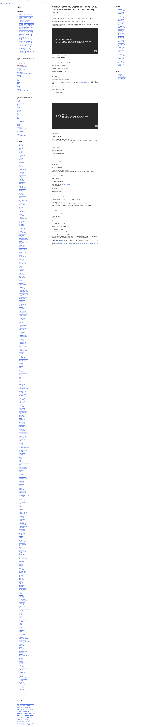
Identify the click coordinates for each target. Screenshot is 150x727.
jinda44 (18, 107)
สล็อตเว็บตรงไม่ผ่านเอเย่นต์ (24, 641)
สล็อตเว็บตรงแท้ (22, 640)
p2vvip (20, 349)
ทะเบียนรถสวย (22, 560)
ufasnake (21, 515)
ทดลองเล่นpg (22, 554)
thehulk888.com (22, 489)
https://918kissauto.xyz (22, 66)
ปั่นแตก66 (21, 575)
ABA (20, 165)
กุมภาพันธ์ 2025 (121, 34)
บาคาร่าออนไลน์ (22, 571)
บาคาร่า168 (19, 76)
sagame (20, 427)
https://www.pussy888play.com (24, 73)
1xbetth (20, 152)
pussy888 (19, 75)
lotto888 (21, 307)
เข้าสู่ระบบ (120, 74)
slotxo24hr (21, 465)
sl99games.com (22, 456)
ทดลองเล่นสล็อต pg (23, 558)
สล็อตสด (20, 631)
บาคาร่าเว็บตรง (22, 572)
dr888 (20, 222)
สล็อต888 (19, 110)
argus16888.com (22, 180)
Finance (20, 241)
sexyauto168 (22, 446)
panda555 (21, 352)
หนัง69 (20, 647)
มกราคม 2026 (121, 19)
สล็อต (20, 607)
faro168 (20, 236)
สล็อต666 (21, 616)
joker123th (21, 283)
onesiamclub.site (22, 343)
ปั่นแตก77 (21, 576)
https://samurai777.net (21, 128)
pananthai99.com (23, 350)
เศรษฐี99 (21, 680)
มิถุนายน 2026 (121, 12)
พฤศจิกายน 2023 (121, 55)
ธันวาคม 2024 (121, 37)
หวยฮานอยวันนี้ (22, 656)
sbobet (20, 434)
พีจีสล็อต (20, 581)
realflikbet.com (22, 413)
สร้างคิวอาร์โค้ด (22, 606)
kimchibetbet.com (23, 290)
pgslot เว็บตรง (22, 380)
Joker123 (21, 281)
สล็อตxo (20, 626)
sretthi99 (21, 470)
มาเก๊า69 (21, 590)
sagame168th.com (23, 432)
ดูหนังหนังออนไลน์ (23, 548)
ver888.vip (21, 527)
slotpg (18, 118)
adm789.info (22, 170)
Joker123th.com (22, 284)
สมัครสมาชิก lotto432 (24, 604)
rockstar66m (22, 422)
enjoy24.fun (21, 229)
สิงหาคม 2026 (121, 9)
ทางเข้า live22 (22, 561)
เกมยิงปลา (21, 659)
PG (19, 354)
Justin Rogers (70, 15)
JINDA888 (19, 111)
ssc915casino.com (23, 472)
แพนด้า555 (21, 686)
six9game (21, 454)
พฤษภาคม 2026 (121, 13)
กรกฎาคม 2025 (121, 27)
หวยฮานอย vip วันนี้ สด (24, 655)
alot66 (20, 176)
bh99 (20, 201)
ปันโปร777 (21, 578)
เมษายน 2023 (121, 65)
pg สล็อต (21, 363)
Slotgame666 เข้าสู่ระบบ (24, 463)
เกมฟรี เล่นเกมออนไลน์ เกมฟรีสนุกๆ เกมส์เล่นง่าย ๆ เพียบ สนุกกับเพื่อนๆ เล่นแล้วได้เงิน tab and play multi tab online (24, 0)
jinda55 (18, 707)
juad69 (20, 286)
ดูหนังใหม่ (21, 553)
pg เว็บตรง (21, 366)
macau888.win (22, 316)
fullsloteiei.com (22, 252)
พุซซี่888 (18, 114)
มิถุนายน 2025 (121, 29)
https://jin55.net (20, 103)
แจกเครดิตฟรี (21, 682)
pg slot (18, 125)
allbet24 (18, 124)
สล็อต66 (18, 91)
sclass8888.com (22, 439)
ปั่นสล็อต (21, 574)
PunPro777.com (22, 401)
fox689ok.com (22, 249)
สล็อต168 (19, 89)
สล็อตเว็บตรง (19, 106)
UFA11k (20, 499)
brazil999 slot (22, 207)
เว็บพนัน (20, 671)
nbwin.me (21, 333)
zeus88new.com (22, 538)
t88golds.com (22, 479)
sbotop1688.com (22, 436)
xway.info (21, 536)
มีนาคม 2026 (121, 16)
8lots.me (21, 158)
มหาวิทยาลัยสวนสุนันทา (24, 589)
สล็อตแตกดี (21, 644)
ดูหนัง (18, 84)
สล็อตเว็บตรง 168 (22, 637)
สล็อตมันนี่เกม (22, 630)
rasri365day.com (22, 412)
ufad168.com (22, 509)
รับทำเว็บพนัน (22, 599)
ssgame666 (21, 474)
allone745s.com (22, 175)
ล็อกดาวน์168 (22, 602)
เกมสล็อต (21, 661)
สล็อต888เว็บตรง (22, 620)
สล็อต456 (21, 612)
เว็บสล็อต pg (21, 675)
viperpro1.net (22, 529)
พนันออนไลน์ (21, 579)
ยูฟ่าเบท (20, 593)
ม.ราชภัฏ (21, 586)
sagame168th (22, 430)
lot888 (20, 305)
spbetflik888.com (23, 467)
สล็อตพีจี (20, 627)
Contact (4, 3)
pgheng (20, 374)
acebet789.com (22, 168)
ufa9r (20, 505)
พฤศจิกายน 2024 (121, 38)
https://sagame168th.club (22, 69)
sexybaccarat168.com (24, 447)
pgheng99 (21, 375)
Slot (20, 457)
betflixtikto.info (22, 196)
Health (20, 267)
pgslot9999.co (22, 387)
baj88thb (21, 186)
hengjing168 (21, 269)
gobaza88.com (22, 262)
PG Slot (20, 356)
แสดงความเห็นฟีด (122, 77)
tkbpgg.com (21, 494)
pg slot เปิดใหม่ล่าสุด (23, 359)
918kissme (21, 163)
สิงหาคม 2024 (121, 43)
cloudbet (21, 217)
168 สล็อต (21, 145)
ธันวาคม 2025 (121, 20)
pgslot (18, 113)
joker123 (18, 70)
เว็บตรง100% (21, 666)
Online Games (22, 345)
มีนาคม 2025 (121, 33)
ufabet (20, 506)
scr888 (20, 440)
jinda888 (21, 280)
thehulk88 (21, 488)
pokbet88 (21, 392)
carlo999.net (22, 211)
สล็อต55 (20, 613)
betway (20, 197)
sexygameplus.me (23, 450)
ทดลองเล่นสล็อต (22, 555)
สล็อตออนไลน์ (22, 633)
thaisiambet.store (23, 486)
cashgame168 (22, 213)
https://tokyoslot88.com (22, 129)
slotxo (18, 117)
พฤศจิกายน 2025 (121, 22)
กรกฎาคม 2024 (121, 44)
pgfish (20, 370)
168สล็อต (21, 148)
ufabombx (21, 508)
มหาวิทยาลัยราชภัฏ (23, 588)
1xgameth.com (22, 155)
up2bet (20, 520)
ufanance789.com (23, 512)
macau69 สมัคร (22, 315)
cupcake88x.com (23, 218)
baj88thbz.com (22, 187)
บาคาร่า (18, 115)
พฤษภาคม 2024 (121, 47)
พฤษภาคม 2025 (121, 30)
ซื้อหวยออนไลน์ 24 (23, 545)
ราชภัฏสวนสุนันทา (23, 600)
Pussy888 (21, 405)
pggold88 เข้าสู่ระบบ (85, 82)
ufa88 (20, 503)
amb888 (21, 179)
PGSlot (20, 378)
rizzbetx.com (22, 420)
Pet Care (21, 353)
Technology (21, 482)
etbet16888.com (22, 232)
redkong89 (21, 415)
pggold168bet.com (60, 243)
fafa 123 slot (22, 235)
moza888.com (22, 332)
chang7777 (21, 215)
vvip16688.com (22, 530)
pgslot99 (21, 385)
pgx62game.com (22, 391)
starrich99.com (22, 477)
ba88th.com (21, 183)
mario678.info (22, 321)
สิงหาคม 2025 (121, 26)
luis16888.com (22, 308)
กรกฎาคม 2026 (121, 10)
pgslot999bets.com (23, 388)
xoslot (20, 534)
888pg (20, 156)
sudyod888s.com (23, 478)
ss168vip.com (22, 471)
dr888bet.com (22, 224)
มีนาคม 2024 (121, 50)
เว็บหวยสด (21, 676)
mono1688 (21, 329)
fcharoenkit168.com (23, 238)
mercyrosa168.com (23, 325)
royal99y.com (22, 423)
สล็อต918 (21, 621)
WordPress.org (121, 78)
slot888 (30, 711)
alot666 (20, 177)
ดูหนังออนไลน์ (19, 72)
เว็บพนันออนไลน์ (22, 672)
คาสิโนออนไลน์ (22, 543)
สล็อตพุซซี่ (21, 628)
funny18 (20, 255)
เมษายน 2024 (121, 48)
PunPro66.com (22, 398)
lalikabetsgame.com (23, 297)
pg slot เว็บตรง (22, 360)
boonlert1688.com (23, 204)
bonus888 (21, 203)
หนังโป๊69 (21, 652)
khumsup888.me (22, 288)
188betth (21, 151)
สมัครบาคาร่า (22, 603)
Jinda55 (21, 279)
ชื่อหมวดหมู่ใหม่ (22, 544)
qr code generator (23, 411)
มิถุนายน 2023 (121, 62)
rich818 (20, 418)
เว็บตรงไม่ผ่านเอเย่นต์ (23, 668)
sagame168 (21, 429)
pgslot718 (21, 381)
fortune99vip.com (23, 248)
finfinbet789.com (23, 242)
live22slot (21, 302)
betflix (20, 193)
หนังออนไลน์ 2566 (23, 651)
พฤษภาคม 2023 (121, 64)
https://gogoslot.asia (21, 135)
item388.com (22, 277)
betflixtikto (21, 194)
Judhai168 (21, 287)
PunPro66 (21, 397)
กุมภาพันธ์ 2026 (121, 17)
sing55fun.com (22, 453)
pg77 (20, 367)
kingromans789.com (23, 291)
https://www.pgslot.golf (22, 77)
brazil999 (21, 206)
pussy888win (22, 409)
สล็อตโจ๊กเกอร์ (22, 645)
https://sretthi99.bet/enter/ (25, 272)
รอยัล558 (21, 595)
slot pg (20, 460)
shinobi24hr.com (22, 451)
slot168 (18, 101)
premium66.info (22, 394)
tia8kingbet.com (22, 491)
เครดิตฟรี (21, 662)
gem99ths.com (22, 260)
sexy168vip (21, 444)
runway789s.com (23, 426)
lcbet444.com (22, 298)
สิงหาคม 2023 (121, 60)
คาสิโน (20, 540)
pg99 (18, 80)
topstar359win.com (23, 496)
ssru (20, 475)
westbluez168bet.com (24, 531)
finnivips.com (22, 243)
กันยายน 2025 (121, 24)
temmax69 (21, 484)
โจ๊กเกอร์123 (21, 687)
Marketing (21, 322)
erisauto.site (21, 231)
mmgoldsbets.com (23, 328)
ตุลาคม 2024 (121, 40)
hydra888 (21, 273)
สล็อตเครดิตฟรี (22, 634)
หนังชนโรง (19, 68)
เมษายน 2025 (121, 31)
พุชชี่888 (21, 582)
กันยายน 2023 (121, 58)
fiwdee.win (21, 246)
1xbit (20, 154)
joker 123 (19, 127)
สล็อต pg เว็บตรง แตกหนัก (24, 609)
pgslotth (21, 390)
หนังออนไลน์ (21, 649)
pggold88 (60, 240)
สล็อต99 (20, 623)
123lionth (21, 144)
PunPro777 (21, 399)
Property (21, 395)
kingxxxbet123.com (23, 293)
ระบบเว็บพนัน (22, 596)
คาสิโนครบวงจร (22, 541)
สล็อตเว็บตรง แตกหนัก (23, 638)
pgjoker (20, 377)
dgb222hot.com (22, 221)
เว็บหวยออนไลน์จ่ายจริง (24, 679)
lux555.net (21, 309)
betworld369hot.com (23, 200)
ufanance (21, 510)
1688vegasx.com (22, 147)
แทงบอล (20, 683)
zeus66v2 (21, 537)
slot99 (18, 104)
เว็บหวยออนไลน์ (22, 678)
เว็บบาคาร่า (21, 669)
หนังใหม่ (20, 654)
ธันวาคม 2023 (121, 54)
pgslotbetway (20, 131)
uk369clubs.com (22, 519)
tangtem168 (21, 481)
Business (21, 208)
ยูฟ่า (20, 592)
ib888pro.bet (22, 274)
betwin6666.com (22, 198)
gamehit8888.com (23, 257)
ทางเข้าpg (21, 564)
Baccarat (21, 184)
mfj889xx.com (22, 326)
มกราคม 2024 (121, 53)
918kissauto (21, 162)
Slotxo (20, 464)
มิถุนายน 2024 (121, 45)
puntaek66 (21, 402)
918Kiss (20, 159)
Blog (1, 3)
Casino (20, 214)
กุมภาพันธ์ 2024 (121, 51)
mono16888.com (22, 331)
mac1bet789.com (23, 314)
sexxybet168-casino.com (24, 442)
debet (20, 220)
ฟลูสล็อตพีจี (21, 585)
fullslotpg (19, 82)
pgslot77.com (22, 384)
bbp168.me (21, 191)
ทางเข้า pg (21, 562)
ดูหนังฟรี (18, 86)
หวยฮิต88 (21, 658)
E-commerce (22, 228)
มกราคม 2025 (121, 36)
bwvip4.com (21, 210)
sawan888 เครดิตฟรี (23, 433)
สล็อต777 (21, 617)
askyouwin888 (22, 182)
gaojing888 (21, 259)
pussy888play (22, 408)
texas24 (21, 485)
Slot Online (21, 458)
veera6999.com (22, 523)
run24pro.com (22, 425)
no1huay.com (22, 339)
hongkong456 (22, 270)
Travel (20, 498)
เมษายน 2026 (121, 15)
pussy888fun (22, 406)
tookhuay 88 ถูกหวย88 (24, 495)
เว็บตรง (20, 665)
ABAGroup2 (21, 166)
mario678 (21, 319)
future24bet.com (22, 256)
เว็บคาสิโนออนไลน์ (23, 663)
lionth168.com (22, 300)
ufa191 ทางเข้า (22, 501)
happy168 (21, 266)
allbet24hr (21, 173)
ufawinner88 (21, 516)
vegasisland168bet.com (24, 524)
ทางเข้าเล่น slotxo (23, 567)
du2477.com (21, 227)
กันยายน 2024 (121, 41)
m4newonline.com (23, 311)
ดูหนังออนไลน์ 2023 (23, 551)
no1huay (21, 338)
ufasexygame (22, 513)
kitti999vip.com (22, 295)
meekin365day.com (23, 324)
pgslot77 (19, 79)
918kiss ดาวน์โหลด (23, 161)
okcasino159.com (23, 340)
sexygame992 (22, 449)
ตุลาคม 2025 (121, 23)
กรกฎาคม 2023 (121, 61)
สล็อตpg (20, 624)
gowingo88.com (22, 265)
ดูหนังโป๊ (18, 120)
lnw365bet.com (22, 304)
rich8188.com (22, 419)
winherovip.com (22, 533)
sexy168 (21, 443)
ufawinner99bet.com (23, 517)
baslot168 (21, 190)
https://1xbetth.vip (21, 121)
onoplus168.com (22, 346)
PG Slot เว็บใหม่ (22, 361)
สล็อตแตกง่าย (22, 642)
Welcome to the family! (11, 3)
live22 (18, 83)
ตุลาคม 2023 (121, 57)
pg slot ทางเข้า (22, 357)
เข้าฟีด (119, 75)
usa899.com (21, 522)
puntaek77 (21, 404)
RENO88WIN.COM (23, 416)
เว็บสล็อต (21, 673)
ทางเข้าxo (21, 565)
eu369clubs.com (22, 234)
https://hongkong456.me (22, 90)
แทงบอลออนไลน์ (22, 685)
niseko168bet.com (23, 335)
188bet (20, 149)
